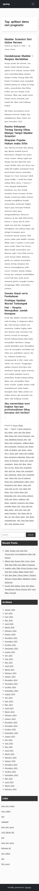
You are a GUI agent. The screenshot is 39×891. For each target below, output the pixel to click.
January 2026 (10, 634)
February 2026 (10, 631)
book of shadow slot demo (15, 450)
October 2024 (10, 687)
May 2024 (9, 705)
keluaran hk (6, 848)
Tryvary (28, 887)
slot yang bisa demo (25, 520)
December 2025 (11, 638)
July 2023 (8, 740)
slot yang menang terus (14, 524)
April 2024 (9, 708)
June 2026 (9, 617)
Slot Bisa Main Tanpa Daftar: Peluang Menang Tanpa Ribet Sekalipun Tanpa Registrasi (20, 578)
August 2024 (10, 694)
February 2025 (10, 673)
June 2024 (9, 701)
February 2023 (10, 757)
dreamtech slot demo (13, 485)
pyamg (6, 4)
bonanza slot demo (25, 446)
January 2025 (10, 676)
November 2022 (11, 768)
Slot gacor (5, 864)
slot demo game (18, 517)
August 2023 (10, 736)
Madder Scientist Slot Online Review (18, 41)
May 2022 (9, 778)
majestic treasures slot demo (22, 503)
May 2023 (9, 747)
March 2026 (9, 627)
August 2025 (10, 652)
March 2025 (9, 669)
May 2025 (9, 662)
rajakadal (4, 822)
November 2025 (11, 641)
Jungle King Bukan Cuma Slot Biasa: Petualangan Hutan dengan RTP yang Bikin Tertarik (20, 589)
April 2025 (9, 666)
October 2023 (10, 729)
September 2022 (11, 775)
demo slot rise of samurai (19, 478)
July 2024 (8, 697)
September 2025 (11, 648)
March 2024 (9, 712)
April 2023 (9, 750)
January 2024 (10, 719)
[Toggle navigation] (33, 4)
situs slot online (8, 806)
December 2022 (11, 764)
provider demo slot (12, 506)
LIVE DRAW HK (7, 832)
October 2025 (10, 645)
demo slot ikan (20, 464)
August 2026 (10, 610)
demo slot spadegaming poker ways (19, 481)
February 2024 (10, 715)
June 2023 (9, 743)
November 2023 (11, 726)
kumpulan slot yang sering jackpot (19, 496)
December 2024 (11, 680)
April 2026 (9, 624)
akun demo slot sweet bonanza (17, 436)
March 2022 (9, 786)
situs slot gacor (7, 827)
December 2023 (11, 722)
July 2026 (8, 613)
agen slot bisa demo (22, 432)
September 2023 (11, 733)
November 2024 (11, 684)
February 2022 (10, 789)
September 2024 (11, 690)
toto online (6, 811)
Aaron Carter (10, 49)
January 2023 (10, 761)
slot (2, 816)
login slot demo (11, 499)
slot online (5, 853)
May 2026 (9, 620)
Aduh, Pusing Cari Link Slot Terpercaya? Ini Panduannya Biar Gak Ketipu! (20, 554)
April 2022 (9, 782)
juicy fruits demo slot (19, 492)
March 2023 (9, 754)
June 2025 (9, 659)
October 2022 (10, 771)
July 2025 (8, 655)
